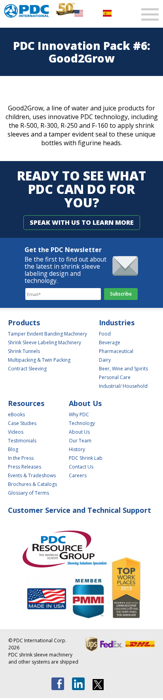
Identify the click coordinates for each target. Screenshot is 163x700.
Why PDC (79, 414)
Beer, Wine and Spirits (123, 368)
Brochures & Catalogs (32, 484)
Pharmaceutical (116, 351)
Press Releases (24, 466)
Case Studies (22, 423)
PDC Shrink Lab (85, 458)
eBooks (16, 414)
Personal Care (115, 377)
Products (24, 322)
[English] (78, 13)
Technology (82, 423)
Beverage (109, 342)
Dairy (105, 360)
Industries (117, 322)
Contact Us (81, 466)
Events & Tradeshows (32, 475)
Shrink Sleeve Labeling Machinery (44, 342)
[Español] (107, 13)
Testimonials (22, 440)
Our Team (80, 440)
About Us (85, 403)
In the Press (21, 458)
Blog (13, 449)
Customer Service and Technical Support (79, 510)
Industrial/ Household (123, 386)
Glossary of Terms (28, 492)
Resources (26, 403)
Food (105, 333)
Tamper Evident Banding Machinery (47, 333)
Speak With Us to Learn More (82, 222)
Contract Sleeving (27, 368)
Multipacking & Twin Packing (39, 360)
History (77, 449)
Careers (78, 475)
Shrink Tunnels (24, 351)
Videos (15, 432)
